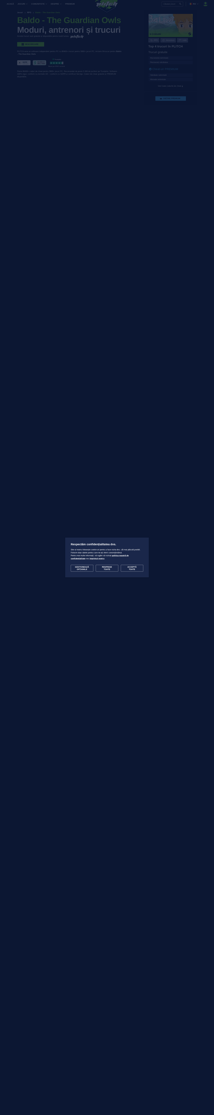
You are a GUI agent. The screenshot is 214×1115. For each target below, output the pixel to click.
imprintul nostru (97, 559)
